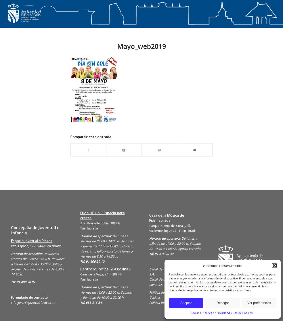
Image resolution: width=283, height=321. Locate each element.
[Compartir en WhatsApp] (159, 149)
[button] (274, 265)
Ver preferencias (259, 303)
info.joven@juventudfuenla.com (33, 302)
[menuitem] (269, 14)
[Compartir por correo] (195, 149)
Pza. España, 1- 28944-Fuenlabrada (36, 246)
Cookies (196, 313)
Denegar (222, 303)
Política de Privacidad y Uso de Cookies (227, 313)
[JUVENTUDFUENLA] (24, 18)
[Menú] (269, 14)
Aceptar (186, 303)
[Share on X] (124, 149)
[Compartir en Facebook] (88, 149)
